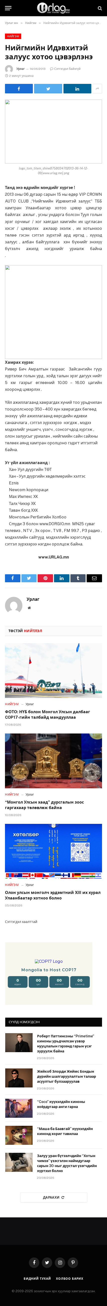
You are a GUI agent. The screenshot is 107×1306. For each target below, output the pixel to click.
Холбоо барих (69, 1278)
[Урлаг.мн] (53, 8)
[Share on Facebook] (19, 88)
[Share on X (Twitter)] (48, 88)
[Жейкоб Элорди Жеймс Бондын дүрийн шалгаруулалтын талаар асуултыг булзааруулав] (19, 1077)
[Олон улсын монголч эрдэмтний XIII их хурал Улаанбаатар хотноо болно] (53, 851)
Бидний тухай (37, 1278)
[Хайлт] (99, 8)
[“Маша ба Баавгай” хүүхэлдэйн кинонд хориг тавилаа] (19, 1135)
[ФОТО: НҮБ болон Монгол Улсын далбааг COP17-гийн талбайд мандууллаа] (53, 670)
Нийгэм (13, 36)
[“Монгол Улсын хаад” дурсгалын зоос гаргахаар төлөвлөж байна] (53, 760)
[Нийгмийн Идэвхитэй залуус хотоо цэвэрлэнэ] (53, 131)
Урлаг (20, 69)
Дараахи (51, 1197)
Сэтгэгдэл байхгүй (67, 69)
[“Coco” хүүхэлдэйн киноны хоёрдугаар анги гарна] (19, 1108)
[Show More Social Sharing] (97, 88)
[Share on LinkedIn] (77, 88)
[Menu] (8, 8)
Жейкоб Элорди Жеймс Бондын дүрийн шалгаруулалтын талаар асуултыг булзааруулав (66, 1076)
